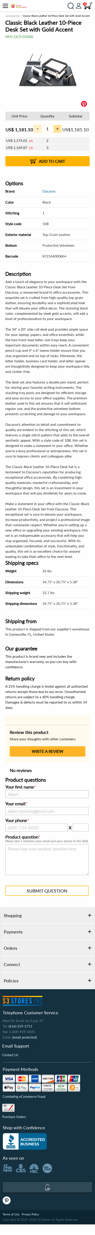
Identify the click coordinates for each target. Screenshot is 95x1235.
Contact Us (10, 1055)
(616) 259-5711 (20, 1026)
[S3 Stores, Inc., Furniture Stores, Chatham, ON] (25, 1141)
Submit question (47, 890)
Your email (15, 804)
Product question (21, 837)
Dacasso (48, 191)
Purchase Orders (14, 1117)
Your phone (16, 820)
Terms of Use (11, 1214)
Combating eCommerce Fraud (24, 1096)
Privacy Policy (30, 1214)
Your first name (19, 787)
